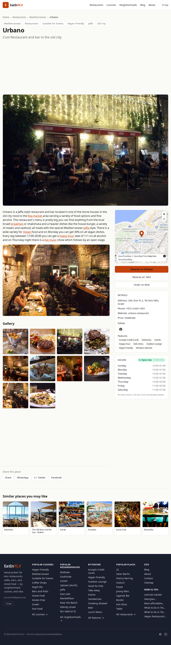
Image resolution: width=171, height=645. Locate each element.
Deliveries (146, 339)
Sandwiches (95, 599)
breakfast (17, 224)
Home (6, 17)
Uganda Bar (123, 595)
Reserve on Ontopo (142, 269)
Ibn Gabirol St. (68, 611)
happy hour (66, 236)
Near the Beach (68, 602)
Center (64, 581)
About (152, 5)
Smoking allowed (97, 603)
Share (8, 477)
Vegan (27, 232)
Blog (142, 5)
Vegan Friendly (75, 23)
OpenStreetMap (125, 259)
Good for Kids (95, 586)
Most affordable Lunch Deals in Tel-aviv (154, 603)
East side (65, 594)
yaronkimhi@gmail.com (15, 597)
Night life (37, 587)
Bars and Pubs (40, 591)
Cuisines (111, 5)
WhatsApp (23, 477)
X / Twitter (40, 477)
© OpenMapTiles (139, 256)
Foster (119, 587)
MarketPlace (67, 598)
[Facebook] (160, 634)
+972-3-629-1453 (135, 308)
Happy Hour (124, 343)
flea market (35, 216)
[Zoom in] (164, 214)
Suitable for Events (52, 23)
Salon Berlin (123, 574)
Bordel (120, 600)
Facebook (56, 477)
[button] (141, 234)
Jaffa (90, 23)
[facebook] (121, 329)
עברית (165, 5)
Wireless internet (144, 347)
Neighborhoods (128, 5)
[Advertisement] (85, 67)
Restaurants (96, 5)
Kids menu (138, 343)
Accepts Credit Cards (129, 339)
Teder (119, 608)
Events (158, 339)
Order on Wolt (142, 284)
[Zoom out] (164, 219)
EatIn (12, 566)
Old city (101, 23)
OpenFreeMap (124, 256)
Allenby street (68, 607)
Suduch (120, 582)
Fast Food (37, 608)
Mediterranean (37, 17)
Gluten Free (38, 600)
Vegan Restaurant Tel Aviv (154, 616)
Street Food (38, 595)
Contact (148, 578)
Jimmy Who (122, 591)
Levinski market (153, 594)
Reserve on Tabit (141, 277)
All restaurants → (126, 614)
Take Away (94, 590)
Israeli (35, 604)
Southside (65, 576)
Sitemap (148, 582)
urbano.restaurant (138, 313)
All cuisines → (40, 614)
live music (50, 240)
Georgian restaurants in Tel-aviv (154, 599)
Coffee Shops (39, 582)
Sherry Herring (124, 578)
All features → (96, 617)
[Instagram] (165, 634)
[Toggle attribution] (164, 256)
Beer (90, 607)
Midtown (65, 572)
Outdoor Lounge (154, 343)
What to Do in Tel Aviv (153, 607)
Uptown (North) (68, 585)
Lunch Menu (95, 612)
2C (117, 569)
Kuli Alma (121, 604)
